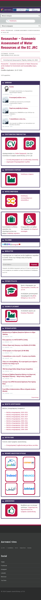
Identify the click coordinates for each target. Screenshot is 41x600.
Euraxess (29, 547)
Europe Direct (23, 547)
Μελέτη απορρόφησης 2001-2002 (17, 427)
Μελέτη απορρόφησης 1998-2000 (17, 429)
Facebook (4, 565)
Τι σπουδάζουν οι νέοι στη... (17, 119)
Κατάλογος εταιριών (27, 174)
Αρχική (3, 30)
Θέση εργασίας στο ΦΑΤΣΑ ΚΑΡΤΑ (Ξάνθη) (15, 340)
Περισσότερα (35, 397)
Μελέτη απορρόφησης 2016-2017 (17, 416)
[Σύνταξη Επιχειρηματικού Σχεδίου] (29, 149)
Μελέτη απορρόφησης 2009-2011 (17, 421)
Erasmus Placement (27, 313)
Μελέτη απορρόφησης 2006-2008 (17, 423)
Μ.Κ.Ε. (16, 547)
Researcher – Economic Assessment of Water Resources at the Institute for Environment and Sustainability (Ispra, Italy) (19, 66)
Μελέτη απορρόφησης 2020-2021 (17, 412)
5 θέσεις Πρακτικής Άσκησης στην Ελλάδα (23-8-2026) (19, 345)
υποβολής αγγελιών (13, 233)
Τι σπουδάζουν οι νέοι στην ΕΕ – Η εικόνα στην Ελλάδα (19, 356)
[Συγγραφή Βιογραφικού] (11, 149)
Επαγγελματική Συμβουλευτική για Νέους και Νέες (22, 445)
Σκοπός (11, 87)
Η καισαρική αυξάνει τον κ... (18, 97)
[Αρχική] (20, 10)
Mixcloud (3, 576)
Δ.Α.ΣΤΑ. (3, 547)
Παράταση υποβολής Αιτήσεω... (19, 108)
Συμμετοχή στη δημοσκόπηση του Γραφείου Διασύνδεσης (29, 509)
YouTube (3, 580)
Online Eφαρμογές (21, 153)
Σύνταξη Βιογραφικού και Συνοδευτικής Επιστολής (22, 159)
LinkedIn (3, 573)
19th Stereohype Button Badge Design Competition (17, 369)
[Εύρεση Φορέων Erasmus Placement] (11, 321)
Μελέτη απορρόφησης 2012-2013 (17, 419)
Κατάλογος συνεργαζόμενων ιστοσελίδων (26, 198)
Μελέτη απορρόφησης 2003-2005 (17, 425)
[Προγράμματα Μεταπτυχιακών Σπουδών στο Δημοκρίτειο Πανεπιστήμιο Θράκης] (11, 296)
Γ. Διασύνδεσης (10, 547)
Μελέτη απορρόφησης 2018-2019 (17, 414)
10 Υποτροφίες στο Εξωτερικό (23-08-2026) (15, 350)
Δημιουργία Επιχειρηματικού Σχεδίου (18, 162)
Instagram (4, 569)
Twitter (3, 562)
